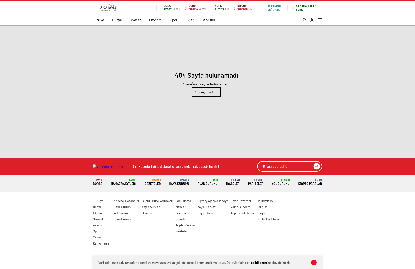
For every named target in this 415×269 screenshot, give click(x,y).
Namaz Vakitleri (123, 182)
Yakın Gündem (240, 207)
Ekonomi (155, 20)
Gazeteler (153, 182)
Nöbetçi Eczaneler (126, 201)
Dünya (117, 20)
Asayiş (97, 225)
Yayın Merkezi (206, 207)
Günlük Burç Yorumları (157, 201)
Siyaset (135, 20)
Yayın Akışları (151, 207)
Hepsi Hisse (205, 213)
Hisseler (233, 182)
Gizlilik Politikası (268, 219)
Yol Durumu (281, 182)
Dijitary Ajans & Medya (212, 201)
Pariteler (255, 182)
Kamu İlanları (102, 243)
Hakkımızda (265, 201)
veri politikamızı (256, 262)
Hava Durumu (179, 182)
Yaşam (97, 237)
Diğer (189, 20)
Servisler (208, 20)
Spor (173, 20)
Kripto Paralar (310, 182)
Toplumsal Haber (242, 213)
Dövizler (181, 213)
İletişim (262, 207)
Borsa (97, 182)
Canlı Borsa (183, 201)
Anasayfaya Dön (206, 92)
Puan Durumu (208, 182)
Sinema (147, 213)
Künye (261, 213)
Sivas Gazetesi (241, 201)
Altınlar (180, 207)
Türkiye (98, 20)
